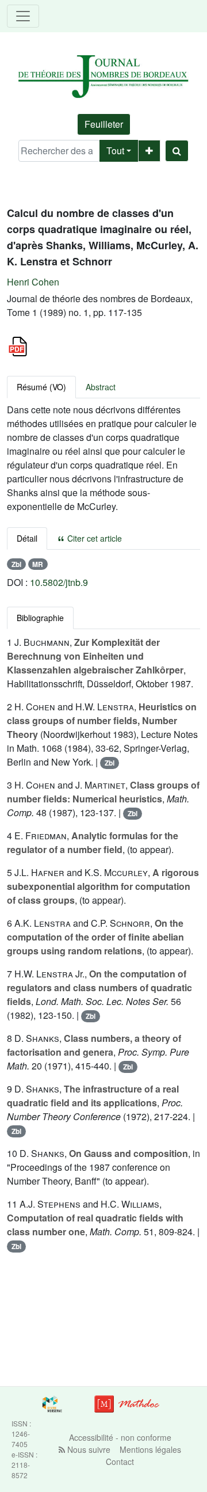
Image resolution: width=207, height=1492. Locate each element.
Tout (115, 150)
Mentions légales (150, 1449)
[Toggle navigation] (23, 16)
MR (37, 564)
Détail (27, 538)
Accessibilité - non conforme (120, 1437)
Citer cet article (93, 538)
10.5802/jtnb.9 (59, 582)
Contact (120, 1461)
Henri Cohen (33, 281)
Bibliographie (40, 617)
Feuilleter (104, 124)
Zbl (16, 564)
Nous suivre (87, 1449)
